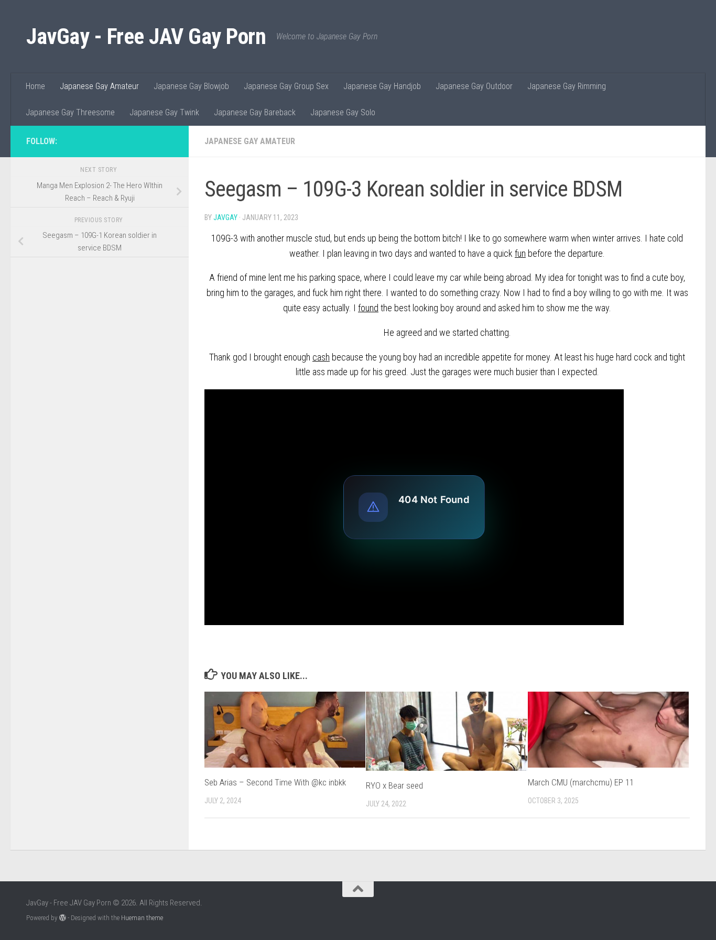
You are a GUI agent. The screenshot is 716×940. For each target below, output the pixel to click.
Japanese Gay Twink (164, 112)
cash (321, 357)
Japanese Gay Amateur (99, 86)
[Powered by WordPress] (62, 917)
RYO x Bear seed (394, 785)
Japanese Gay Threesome (70, 112)
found (368, 307)
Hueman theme (142, 918)
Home (35, 86)
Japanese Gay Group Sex (286, 86)
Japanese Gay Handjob (382, 86)
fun (520, 253)
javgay (225, 217)
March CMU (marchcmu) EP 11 (581, 782)
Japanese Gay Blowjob (191, 86)
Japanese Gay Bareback (255, 112)
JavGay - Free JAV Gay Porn (146, 36)
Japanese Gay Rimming (566, 86)
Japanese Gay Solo (342, 112)
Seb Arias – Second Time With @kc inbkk (275, 782)
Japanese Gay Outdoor (474, 86)
